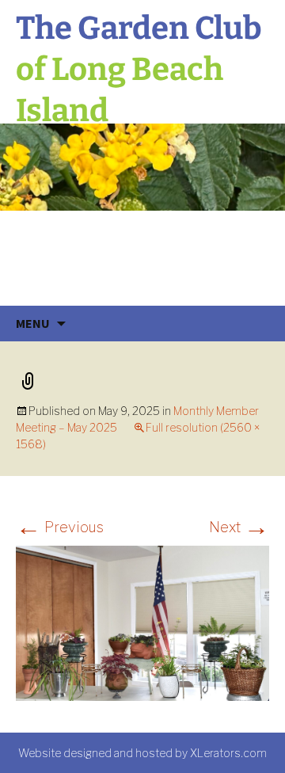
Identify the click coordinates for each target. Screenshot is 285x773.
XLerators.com (228, 753)
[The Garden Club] (142, 215)
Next (239, 527)
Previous (60, 527)
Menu (33, 323)
